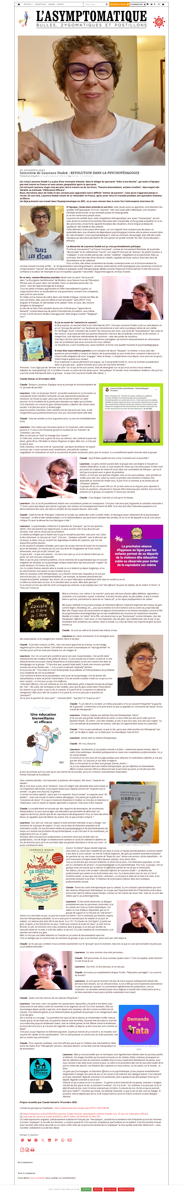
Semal (75, 176)
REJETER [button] (97, 1189)
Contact (60, 4)
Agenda (51, 4)
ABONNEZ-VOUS (118, 4)
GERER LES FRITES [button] (126, 1189)
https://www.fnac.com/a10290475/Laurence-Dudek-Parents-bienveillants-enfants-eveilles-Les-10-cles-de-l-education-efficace (85, 1113)
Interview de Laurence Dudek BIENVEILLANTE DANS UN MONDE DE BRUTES (61, 1116)
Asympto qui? (40, 4)
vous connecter (37, 1177)
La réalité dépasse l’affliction (54, 176)
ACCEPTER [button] (86, 1189)
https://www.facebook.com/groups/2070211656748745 (81, 1108)
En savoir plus (110, 1189)
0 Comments (87, 176)
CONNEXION (137, 4)
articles (27, 4)
